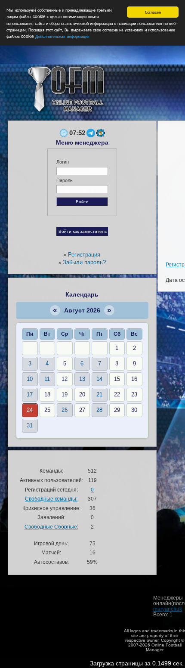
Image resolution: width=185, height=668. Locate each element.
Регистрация (84, 254)
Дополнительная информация (62, 36)
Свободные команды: (51, 498)
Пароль (64, 180)
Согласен (153, 12)
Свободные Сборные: (51, 526)
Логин (62, 161)
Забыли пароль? (84, 262)
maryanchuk (167, 609)
